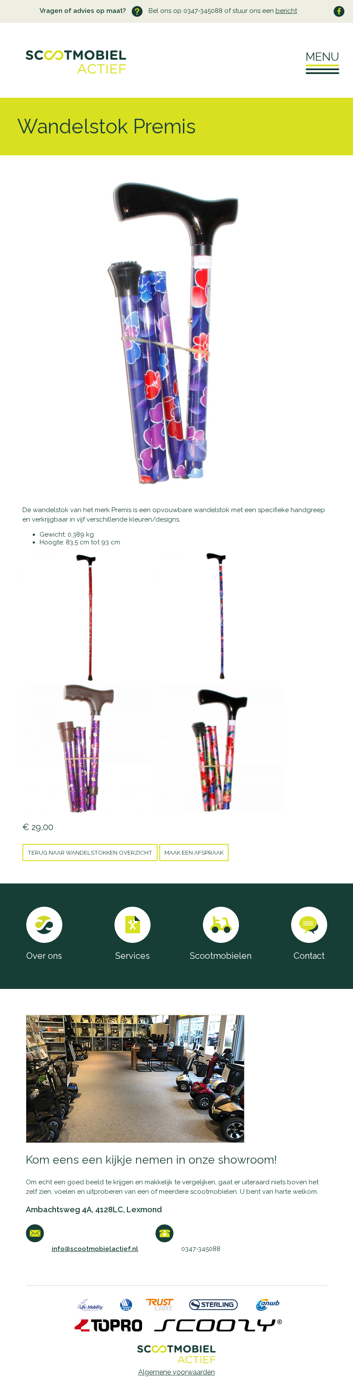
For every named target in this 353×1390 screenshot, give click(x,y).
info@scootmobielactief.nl (95, 1249)
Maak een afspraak (193, 852)
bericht (286, 11)
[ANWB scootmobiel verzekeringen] (268, 1308)
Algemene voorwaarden (176, 1372)
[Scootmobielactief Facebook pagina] (339, 11)
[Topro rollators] (108, 1329)
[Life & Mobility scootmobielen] (90, 1308)
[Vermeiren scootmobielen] (126, 1308)
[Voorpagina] (63, 71)
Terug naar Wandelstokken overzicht (90, 852)
